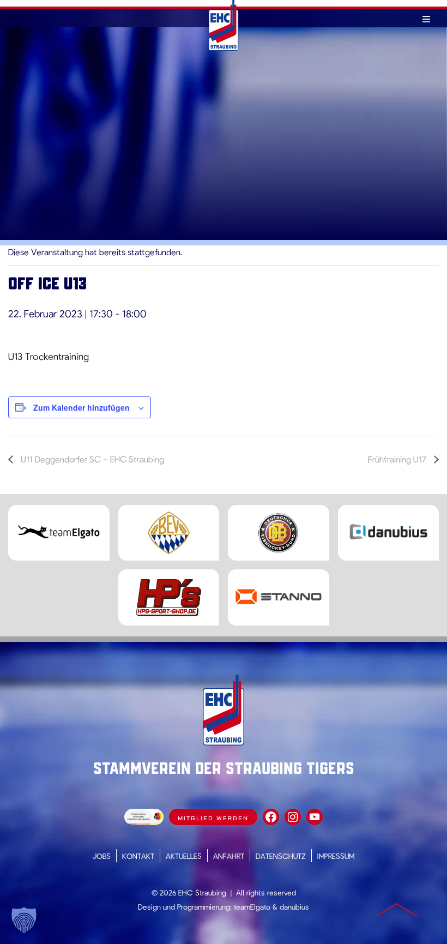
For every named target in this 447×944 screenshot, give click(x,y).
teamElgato (252, 906)
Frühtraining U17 (398, 459)
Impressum (335, 856)
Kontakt (138, 856)
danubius (294, 906)
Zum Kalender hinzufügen (81, 407)
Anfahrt (228, 856)
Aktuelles (184, 856)
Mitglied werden (213, 818)
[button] (24, 920)
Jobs (102, 856)
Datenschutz (281, 856)
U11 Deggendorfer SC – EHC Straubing (91, 459)
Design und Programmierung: (185, 906)
